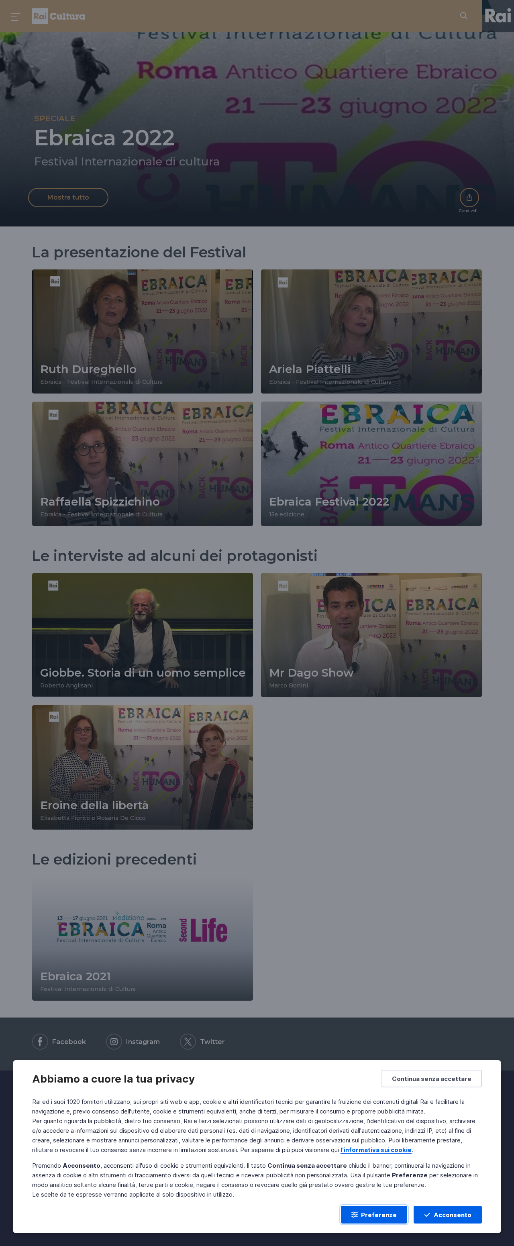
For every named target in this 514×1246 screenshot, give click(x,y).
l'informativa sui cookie (376, 1150)
